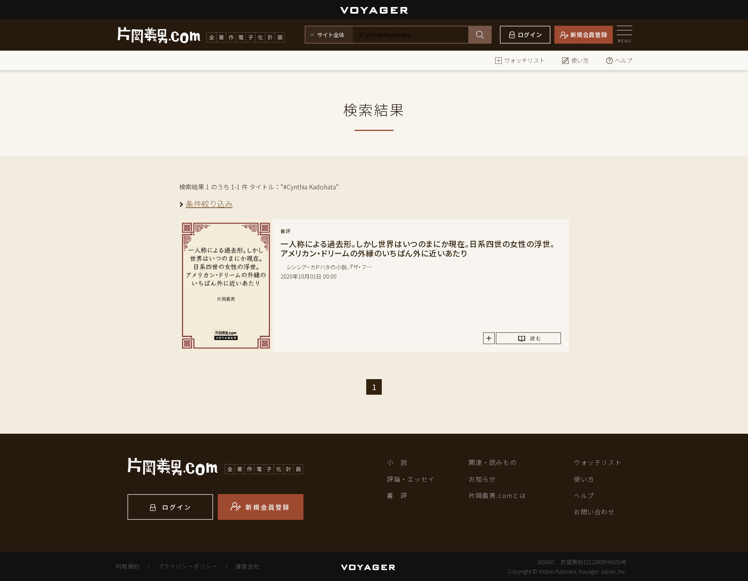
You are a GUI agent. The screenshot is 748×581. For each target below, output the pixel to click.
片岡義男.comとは (497, 495)
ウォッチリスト (524, 60)
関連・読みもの (493, 462)
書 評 (397, 495)
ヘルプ (623, 60)
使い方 (580, 60)
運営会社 (248, 566)
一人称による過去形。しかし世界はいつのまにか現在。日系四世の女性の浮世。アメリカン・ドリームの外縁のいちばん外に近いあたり (417, 248)
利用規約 (128, 566)
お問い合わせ (594, 511)
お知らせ (482, 479)
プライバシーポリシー (188, 566)
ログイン (530, 34)
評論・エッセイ (411, 479)
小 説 (397, 462)
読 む (535, 338)
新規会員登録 (588, 34)
